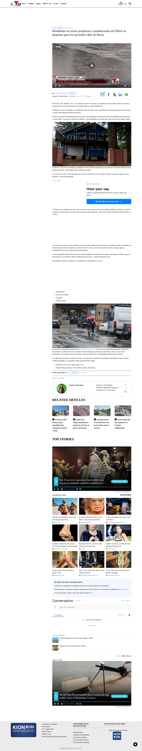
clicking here (124, 589)
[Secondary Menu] (13, 3)
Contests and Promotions (81, 735)
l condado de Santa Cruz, (87, 349)
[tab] (58, 615)
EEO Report (46, 726)
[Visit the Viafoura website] (126, 656)
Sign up (128, 600)
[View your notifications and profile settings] (129, 615)
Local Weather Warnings (81, 742)
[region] (91, 628)
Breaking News (78, 732)
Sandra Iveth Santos (60, 93)
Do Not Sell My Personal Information (54, 736)
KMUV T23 (47, 3)
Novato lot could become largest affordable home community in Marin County (59, 425)
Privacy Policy (46, 731)
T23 (68, 372)
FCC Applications (48, 729)
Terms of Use (46, 734)
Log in (123, 600)
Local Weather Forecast (81, 740)
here (92, 593)
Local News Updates (80, 737)
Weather (31, 3)
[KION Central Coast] (17, 3)
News (24, 3)
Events (56, 3)
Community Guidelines (49, 724)
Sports (38, 3)
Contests (63, 3)
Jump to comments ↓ (59, 378)
